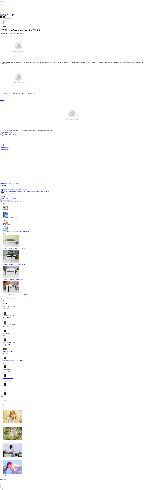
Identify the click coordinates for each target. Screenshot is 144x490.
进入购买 (2, 100)
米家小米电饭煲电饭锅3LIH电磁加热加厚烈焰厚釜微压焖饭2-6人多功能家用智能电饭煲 (17, 93)
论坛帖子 (4, 26)
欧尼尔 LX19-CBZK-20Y (8, 378)
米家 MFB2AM (8, 18)
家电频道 (7, 14)
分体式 (47, 191)
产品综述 (4, 20)
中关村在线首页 (3, 150)
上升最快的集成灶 (15, 183)
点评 (3, 24)
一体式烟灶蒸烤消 (32, 191)
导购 (10, 14)
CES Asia (15, 198)
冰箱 (14, 201)
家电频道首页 (9, 150)
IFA (11, 198)
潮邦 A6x (5, 333)
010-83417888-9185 (10, 298)
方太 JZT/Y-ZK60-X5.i (7, 342)
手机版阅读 (2, 147)
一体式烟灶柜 (43, 191)
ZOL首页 (2, 14)
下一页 (2, 133)
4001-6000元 (7, 189)
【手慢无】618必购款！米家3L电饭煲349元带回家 (28, 130)
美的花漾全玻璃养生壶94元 (8, 210)
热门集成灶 (9, 183)
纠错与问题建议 (3, 132)
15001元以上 (23, 189)
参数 (3, 22)
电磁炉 (10, 193)
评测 (3, 27)
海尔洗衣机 (17, 201)
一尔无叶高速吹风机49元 (8, 224)
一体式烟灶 (38, 191)
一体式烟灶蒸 (26, 191)
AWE (6, 198)
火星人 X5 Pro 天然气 (7, 315)
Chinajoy (8, 198)
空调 (20, 201)
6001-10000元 (12, 189)
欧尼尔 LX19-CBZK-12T (8, 351)
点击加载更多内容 (4, 149)
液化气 (4, 193)
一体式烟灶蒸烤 (9, 191)
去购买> (4, 318)
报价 (3, 23)
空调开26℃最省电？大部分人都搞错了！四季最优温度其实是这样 (16, 231)
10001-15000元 (18, 189)
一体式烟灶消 (21, 191)
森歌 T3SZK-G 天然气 (8, 387)
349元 (6, 98)
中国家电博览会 (6, 201)
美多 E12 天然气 (6, 369)
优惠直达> (5, 212)
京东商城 (6, 95)
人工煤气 (7, 193)
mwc (12, 198)
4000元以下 (2, 189)
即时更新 (7, 147)
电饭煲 (35, 62)
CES (18, 198)
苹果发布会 (2, 198)
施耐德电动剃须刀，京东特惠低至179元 (10, 217)
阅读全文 (14, 134)
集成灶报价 (3, 185)
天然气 (1, 193)
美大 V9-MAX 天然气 (7, 306)
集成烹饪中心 (3, 191)
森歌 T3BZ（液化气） (7, 324)
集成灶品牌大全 (3, 183)
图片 (3, 21)
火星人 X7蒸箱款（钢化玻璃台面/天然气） (11, 360)
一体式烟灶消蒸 (15, 191)
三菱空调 (11, 201)
